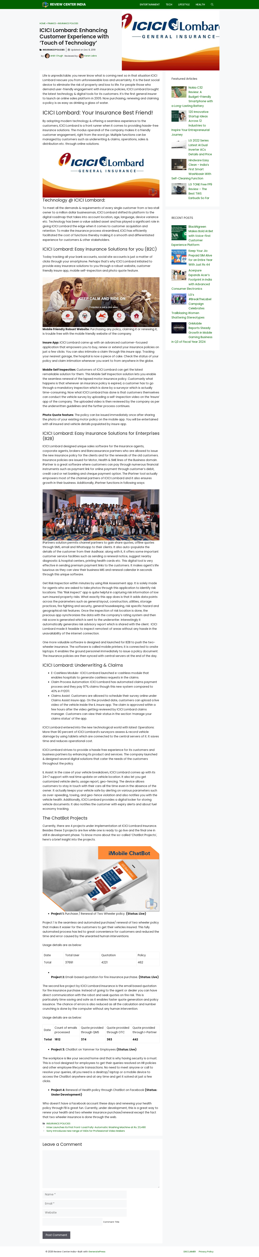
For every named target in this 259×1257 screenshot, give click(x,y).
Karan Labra (90, 55)
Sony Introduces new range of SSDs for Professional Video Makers (85, 1131)
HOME (43, 23)
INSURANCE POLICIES (68, 23)
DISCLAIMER (190, 1251)
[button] (212, 4)
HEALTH (200, 4)
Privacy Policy (206, 1251)
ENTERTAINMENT (150, 4)
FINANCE (52, 23)
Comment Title (111, 1221)
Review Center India (68, 4)
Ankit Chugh (56, 55)
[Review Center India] (46, 4)
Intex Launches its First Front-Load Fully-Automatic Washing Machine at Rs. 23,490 (96, 1127)
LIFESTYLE (184, 4)
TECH (169, 4)
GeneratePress (96, 1251)
